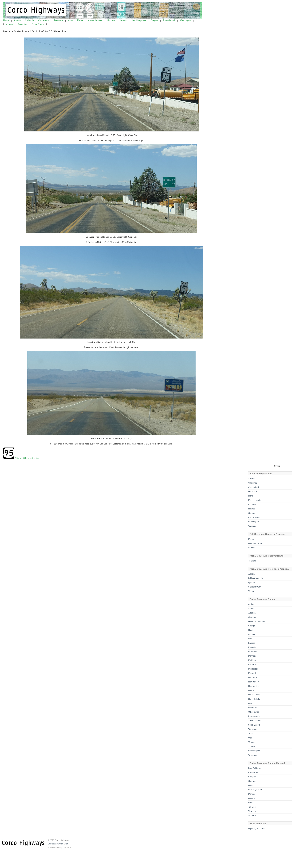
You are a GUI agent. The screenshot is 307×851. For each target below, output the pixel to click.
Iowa (250, 639)
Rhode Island (169, 20)
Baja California (254, 768)
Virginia (251, 746)
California (29, 20)
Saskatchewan (254, 587)
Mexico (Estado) (255, 790)
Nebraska (252, 677)
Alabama (252, 604)
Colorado (252, 617)
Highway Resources (257, 829)
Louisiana (252, 652)
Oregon (154, 20)
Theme (51, 847)
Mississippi (253, 669)
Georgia (251, 626)
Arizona (17, 20)
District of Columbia (256, 621)
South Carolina (254, 720)
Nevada (123, 20)
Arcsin (68, 847)
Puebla (251, 803)
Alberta (251, 574)
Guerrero (252, 781)
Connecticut (44, 20)
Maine (80, 20)
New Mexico (253, 686)
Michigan (252, 660)
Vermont (10, 24)
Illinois (251, 630)
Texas (250, 733)
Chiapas (252, 777)
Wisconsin (252, 755)
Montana (111, 20)
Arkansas (252, 613)
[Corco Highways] (102, 18)
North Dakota (254, 699)
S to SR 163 (33, 458)
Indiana (251, 634)
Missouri (252, 673)
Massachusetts (95, 20)
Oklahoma (252, 708)
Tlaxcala (252, 811)
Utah (250, 738)
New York (252, 690)
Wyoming (23, 24)
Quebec (251, 582)
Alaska (251, 608)
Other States (38, 24)
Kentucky (252, 647)
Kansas (251, 643)
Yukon (251, 591)
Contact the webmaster (58, 844)
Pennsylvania (254, 716)
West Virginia (254, 751)
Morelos (251, 794)
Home (6, 20)
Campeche (253, 772)
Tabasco (252, 807)
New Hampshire (139, 20)
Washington (185, 20)
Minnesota (252, 664)
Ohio (250, 703)
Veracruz (252, 815)
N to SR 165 (20, 458)
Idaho (70, 20)
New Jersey (253, 682)
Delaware (58, 20)
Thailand (252, 561)
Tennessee (253, 729)
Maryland (252, 656)
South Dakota (254, 725)
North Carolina (254, 695)
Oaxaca (251, 798)
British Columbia (255, 578)
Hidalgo (251, 785)
